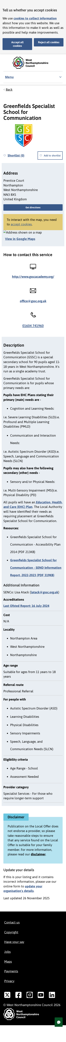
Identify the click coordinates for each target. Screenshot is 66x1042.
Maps (8, 961)
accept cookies (21, 224)
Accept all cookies (17, 44)
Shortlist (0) (16, 155)
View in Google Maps (20, 239)
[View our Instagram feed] (30, 995)
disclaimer (38, 854)
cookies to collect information (35, 18)
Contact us (12, 922)
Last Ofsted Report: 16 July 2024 (26, 606)
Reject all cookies (48, 42)
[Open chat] (59, 1022)
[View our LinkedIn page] (52, 995)
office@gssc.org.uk (33, 301)
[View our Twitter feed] (7, 995)
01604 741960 (33, 326)
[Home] (33, 63)
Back (9, 89)
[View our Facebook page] (18, 995)
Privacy (9, 981)
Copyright (11, 932)
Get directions (33, 207)
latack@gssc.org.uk (44, 592)
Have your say (14, 942)
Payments (11, 971)
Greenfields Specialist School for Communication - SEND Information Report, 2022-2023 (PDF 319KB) (35, 567)
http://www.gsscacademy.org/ (33, 276)
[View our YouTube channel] (41, 995)
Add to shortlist (52, 155)
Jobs (7, 952)
